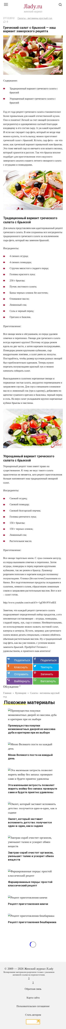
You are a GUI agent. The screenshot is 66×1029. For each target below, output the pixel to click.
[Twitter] (46, 667)
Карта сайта (33, 997)
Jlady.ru (33, 6)
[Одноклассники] (19, 667)
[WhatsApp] (46, 681)
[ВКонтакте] (19, 660)
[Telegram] (19, 674)
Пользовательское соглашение (33, 1006)
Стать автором (33, 1014)
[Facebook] (46, 660)
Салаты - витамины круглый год (35, 18)
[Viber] (19, 681)
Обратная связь (33, 989)
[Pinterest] (46, 674)
